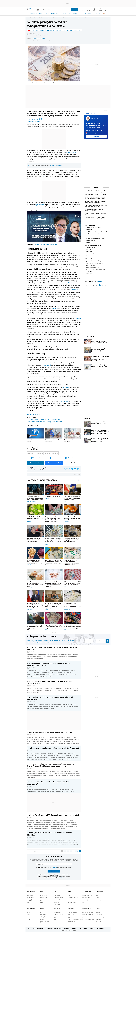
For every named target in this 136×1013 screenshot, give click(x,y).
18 (90, 285)
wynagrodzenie (71, 152)
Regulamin (67, 928)
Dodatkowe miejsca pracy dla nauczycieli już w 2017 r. (45, 419)
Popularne (89, 190)
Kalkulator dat (88, 242)
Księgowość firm (31, 891)
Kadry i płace (49, 17)
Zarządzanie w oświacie (45, 917)
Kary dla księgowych (55, 165)
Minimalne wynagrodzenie (88, 912)
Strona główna (30, 17)
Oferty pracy (98, 921)
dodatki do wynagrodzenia (51, 453)
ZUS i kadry (29, 899)
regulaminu (54, 867)
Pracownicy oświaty (57, 17)
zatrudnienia (74, 289)
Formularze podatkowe (101, 917)
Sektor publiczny (55, 13)
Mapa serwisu (100, 928)
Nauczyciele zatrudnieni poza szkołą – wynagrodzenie (45, 421)
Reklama (92, 928)
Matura (42, 919)
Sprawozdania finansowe (87, 900)
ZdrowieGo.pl (99, 910)
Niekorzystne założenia (35, 119)
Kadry (40, 13)
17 (87, 285)
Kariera (74, 928)
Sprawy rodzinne (58, 893)
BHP (41, 900)
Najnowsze (96, 190)
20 (96, 285)
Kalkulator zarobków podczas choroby (95, 238)
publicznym (54, 308)
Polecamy (87, 418)
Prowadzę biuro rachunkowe (88, 895)
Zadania (28, 914)
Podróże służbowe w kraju (88, 910)
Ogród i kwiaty (99, 900)
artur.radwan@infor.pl (33, 414)
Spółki (69, 895)
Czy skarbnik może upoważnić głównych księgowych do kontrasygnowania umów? (95, 197)
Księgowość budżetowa (39, 17)
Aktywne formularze (94, 245)
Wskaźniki (91, 259)
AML (83, 902)
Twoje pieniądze (72, 13)
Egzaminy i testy (44, 916)
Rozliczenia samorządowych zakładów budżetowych (95, 270)
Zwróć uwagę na (89, 336)
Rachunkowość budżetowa (41, 640)
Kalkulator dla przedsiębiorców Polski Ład (96, 231)
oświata (29, 394)
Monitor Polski (57, 912)
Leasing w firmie (71, 900)
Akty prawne (57, 908)
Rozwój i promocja (31, 916)
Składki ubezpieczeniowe (87, 914)
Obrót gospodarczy (31, 897)
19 (93, 285)
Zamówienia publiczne (91, 253)
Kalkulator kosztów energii (92, 234)
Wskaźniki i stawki (86, 908)
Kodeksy (56, 919)
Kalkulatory (91, 225)
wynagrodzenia (46, 365)
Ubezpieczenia (43, 897)
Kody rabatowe (99, 914)
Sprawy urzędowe (58, 899)
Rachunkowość (89, 249)
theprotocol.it (98, 919)
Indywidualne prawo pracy (46, 893)
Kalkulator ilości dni (90, 240)
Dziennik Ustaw (57, 910)
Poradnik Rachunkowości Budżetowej (45, 244)
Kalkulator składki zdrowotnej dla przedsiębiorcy (93, 228)
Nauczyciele (43, 914)
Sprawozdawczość (55, 640)
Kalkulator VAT (89, 236)
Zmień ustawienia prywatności (54, 928)
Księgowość (33, 13)
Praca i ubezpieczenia (73, 897)
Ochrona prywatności (37, 928)
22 (102, 285)
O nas (28, 928)
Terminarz (91, 281)
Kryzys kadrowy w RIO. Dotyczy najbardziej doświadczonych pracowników (96, 206)
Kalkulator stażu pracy (73, 917)
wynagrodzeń (39, 205)
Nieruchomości (88, 13)
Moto (81, 13)
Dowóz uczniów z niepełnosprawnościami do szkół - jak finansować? (95, 214)
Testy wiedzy (88, 273)
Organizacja (29, 910)
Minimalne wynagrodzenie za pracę (94, 267)
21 (99, 285)
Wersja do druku (36, 458)
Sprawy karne (57, 895)
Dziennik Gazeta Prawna (38, 38)
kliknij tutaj (62, 877)
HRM (41, 902)
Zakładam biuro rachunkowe (88, 893)
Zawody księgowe (31, 900)
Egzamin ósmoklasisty (45, 921)
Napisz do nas (55, 458)
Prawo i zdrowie (57, 904)
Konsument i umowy (58, 897)
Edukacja (97, 13)
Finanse (97, 897)
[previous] (62, 851)
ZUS (28, 642)
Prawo (64, 13)
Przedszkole (43, 910)
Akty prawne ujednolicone (60, 917)
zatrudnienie (68, 283)
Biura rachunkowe (86, 891)
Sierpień (99, 281)
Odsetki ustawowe (90, 265)
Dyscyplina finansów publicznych (93, 261)
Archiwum (98, 912)
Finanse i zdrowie (72, 902)
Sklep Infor (56, 902)
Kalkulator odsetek (72, 916)
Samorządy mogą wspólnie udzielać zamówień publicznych (94, 210)
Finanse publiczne (90, 247)
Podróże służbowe (86, 916)
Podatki (63, 640)
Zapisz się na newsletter (74, 458)
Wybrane (104, 190)
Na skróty (98, 908)
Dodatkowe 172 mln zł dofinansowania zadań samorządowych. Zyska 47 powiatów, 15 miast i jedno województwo (96, 218)
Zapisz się (96, 136)
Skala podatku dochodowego (88, 919)
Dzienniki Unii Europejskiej (60, 916)
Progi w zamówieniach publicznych (94, 263)
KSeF (104, 13)
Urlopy (41, 899)
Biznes (47, 13)
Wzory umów (98, 916)
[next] (80, 851)
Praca (55, 900)
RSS (80, 928)
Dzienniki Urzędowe (58, 914)
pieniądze (78, 318)
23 (105, 285)
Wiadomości (30, 640)
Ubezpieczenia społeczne (92, 256)
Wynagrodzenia (89, 251)
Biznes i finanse (71, 893)
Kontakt (85, 928)
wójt (43, 176)
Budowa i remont (99, 899)
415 (77, 851)
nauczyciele (65, 387)
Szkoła (41, 912)
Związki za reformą (34, 121)
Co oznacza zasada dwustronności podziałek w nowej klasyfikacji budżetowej (95, 193)
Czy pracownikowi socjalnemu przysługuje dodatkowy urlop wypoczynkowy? (95, 202)
